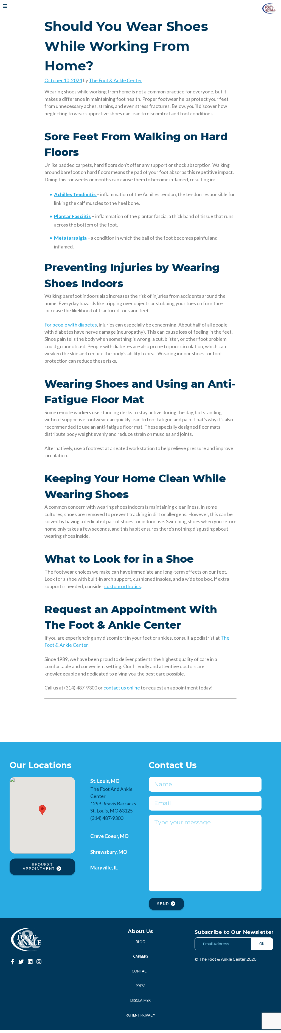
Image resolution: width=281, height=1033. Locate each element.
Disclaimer (140, 1000)
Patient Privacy (140, 1015)
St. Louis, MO (105, 781)
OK (262, 944)
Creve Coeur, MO (109, 836)
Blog (140, 942)
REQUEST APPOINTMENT (40, 867)
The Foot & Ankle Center (115, 80)
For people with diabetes (70, 325)
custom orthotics (122, 586)
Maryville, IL (104, 868)
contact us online (121, 688)
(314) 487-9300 (106, 818)
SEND (164, 904)
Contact (140, 971)
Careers (140, 956)
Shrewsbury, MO (108, 852)
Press (140, 986)
